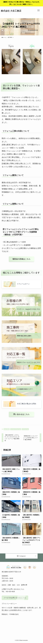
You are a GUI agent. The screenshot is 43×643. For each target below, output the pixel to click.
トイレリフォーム (14, 30)
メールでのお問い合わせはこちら (15, 598)
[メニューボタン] (38, 10)
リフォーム (23, 30)
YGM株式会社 (14, 614)
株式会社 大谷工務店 (11, 11)
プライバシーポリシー (9, 603)
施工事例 (6, 30)
